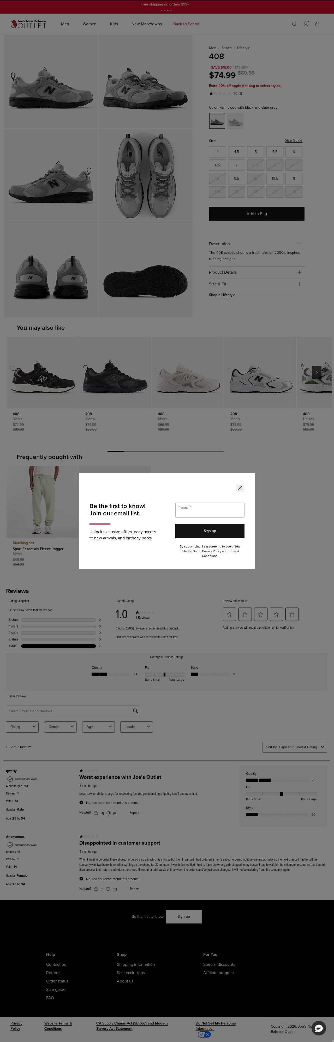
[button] (319, 1028)
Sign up (210, 531)
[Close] (240, 488)
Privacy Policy (211, 551)
